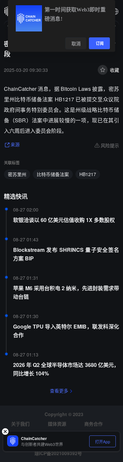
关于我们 (20, 423)
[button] (115, 11)
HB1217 (87, 174)
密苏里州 (17, 174)
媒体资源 (57, 423)
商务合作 (93, 423)
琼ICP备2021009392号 (58, 453)
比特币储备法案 (53, 174)
